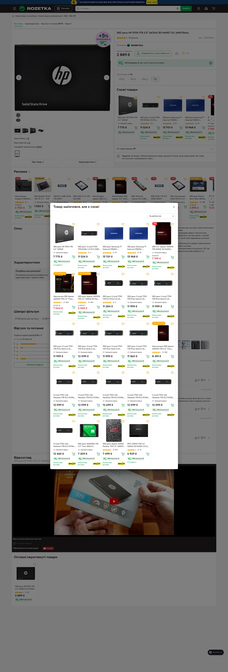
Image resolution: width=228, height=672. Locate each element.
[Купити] (73, 257)
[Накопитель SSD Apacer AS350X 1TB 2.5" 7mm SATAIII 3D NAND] (64, 283)
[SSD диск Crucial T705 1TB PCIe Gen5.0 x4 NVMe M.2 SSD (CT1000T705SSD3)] (138, 283)
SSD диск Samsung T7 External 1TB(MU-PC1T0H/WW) (112, 248)
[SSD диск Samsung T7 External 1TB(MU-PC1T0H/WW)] (114, 233)
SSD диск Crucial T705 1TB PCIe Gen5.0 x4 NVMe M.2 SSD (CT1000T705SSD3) (137, 298)
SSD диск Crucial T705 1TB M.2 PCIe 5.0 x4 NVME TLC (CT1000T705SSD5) (112, 298)
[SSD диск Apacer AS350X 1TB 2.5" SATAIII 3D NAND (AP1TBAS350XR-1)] (89, 283)
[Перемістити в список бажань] (73, 224)
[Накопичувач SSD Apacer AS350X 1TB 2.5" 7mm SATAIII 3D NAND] (163, 333)
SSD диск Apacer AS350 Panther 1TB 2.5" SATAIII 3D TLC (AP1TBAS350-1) (113, 445)
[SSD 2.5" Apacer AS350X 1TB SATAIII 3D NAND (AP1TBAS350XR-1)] (163, 233)
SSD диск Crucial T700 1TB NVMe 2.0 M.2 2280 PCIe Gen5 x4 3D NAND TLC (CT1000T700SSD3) (88, 248)
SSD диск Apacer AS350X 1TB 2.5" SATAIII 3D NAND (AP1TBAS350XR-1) (89, 298)
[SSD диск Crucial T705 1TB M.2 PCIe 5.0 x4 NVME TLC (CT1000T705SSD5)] (114, 283)
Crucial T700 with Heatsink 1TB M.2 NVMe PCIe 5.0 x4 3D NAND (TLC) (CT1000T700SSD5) (64, 396)
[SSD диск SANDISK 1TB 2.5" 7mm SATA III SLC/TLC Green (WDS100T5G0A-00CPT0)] (89, 430)
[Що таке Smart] (96, 266)
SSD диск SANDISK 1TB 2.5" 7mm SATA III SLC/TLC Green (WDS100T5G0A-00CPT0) (89, 445)
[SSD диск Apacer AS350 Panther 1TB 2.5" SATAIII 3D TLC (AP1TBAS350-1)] (114, 430)
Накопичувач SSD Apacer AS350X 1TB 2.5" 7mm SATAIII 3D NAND (163, 348)
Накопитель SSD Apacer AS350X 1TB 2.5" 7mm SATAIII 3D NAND (63, 298)
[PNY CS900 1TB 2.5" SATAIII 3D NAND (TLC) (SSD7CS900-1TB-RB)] (138, 430)
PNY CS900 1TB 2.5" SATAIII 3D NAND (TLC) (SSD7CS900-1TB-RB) (137, 445)
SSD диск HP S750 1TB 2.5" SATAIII (63, 248)
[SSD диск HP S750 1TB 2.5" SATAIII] (64, 233)
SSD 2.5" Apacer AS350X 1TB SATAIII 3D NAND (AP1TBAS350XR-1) (163, 248)
